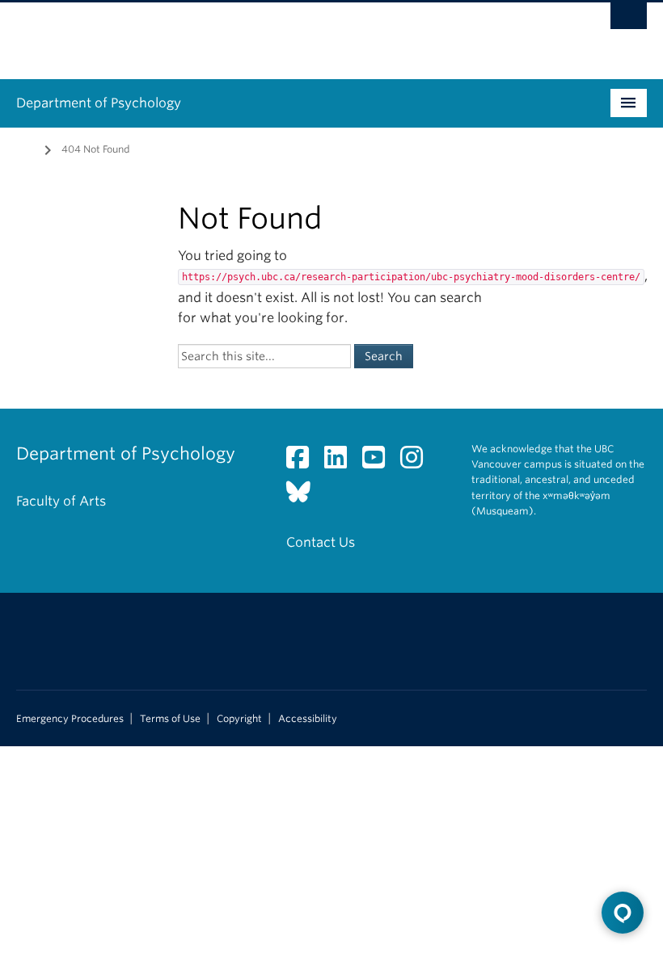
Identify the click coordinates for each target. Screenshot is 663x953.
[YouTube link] (379, 462)
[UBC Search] (628, 20)
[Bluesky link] (304, 496)
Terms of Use (170, 718)
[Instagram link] (417, 462)
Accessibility (307, 718)
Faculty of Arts (61, 501)
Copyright (239, 718)
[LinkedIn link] (341, 462)
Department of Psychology (98, 103)
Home (26, 148)
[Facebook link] (303, 462)
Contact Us (320, 542)
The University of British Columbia (284, 33)
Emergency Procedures (70, 718)
